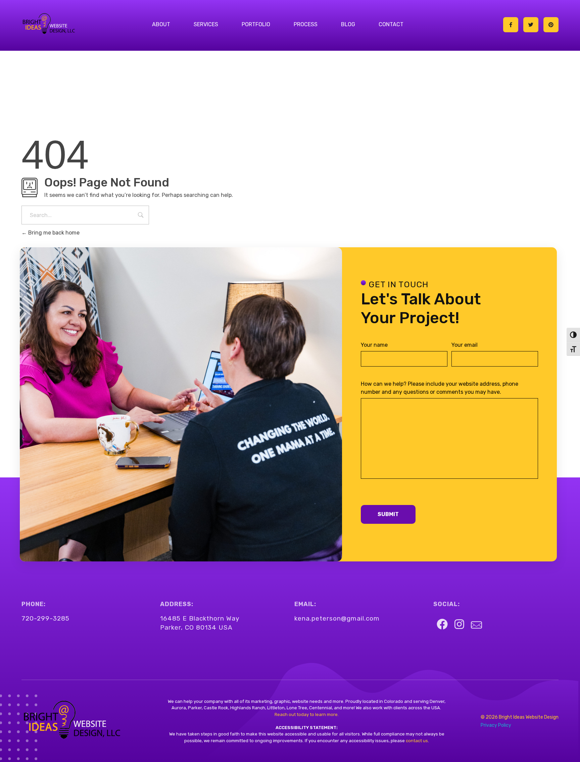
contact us (416, 740)
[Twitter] (530, 24)
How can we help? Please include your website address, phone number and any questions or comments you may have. (439, 388)
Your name (374, 345)
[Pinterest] (551, 24)
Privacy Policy (496, 725)
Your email (464, 345)
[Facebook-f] (510, 24)
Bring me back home (53, 232)
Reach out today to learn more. (307, 714)
